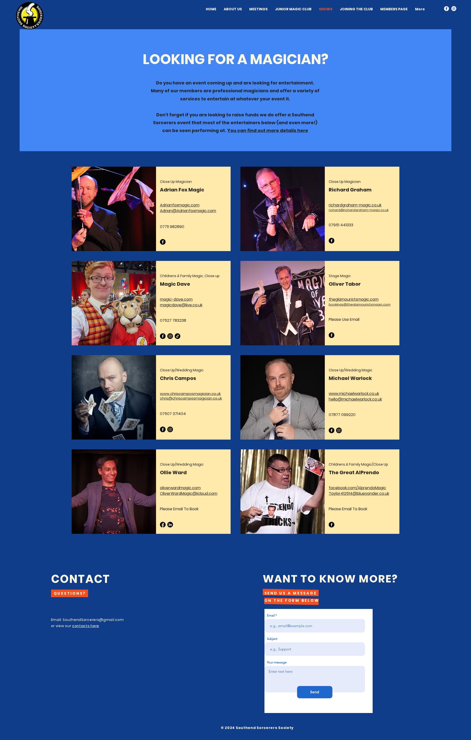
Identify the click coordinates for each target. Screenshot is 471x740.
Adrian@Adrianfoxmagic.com (188, 211)
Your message (277, 662)
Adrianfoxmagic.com (179, 205)
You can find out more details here (267, 130)
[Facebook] (446, 8)
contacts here (85, 625)
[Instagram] (453, 8)
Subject (272, 638)
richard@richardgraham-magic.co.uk (359, 210)
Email (271, 615)
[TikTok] (177, 336)
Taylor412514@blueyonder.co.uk (359, 493)
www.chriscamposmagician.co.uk (190, 393)
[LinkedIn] (170, 524)
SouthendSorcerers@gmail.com (93, 619)
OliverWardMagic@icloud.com (188, 493)
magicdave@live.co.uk (181, 305)
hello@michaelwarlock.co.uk (355, 399)
